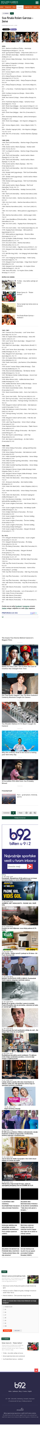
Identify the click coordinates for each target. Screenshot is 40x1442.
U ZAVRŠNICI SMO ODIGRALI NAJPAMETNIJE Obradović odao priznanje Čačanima (11, 1205)
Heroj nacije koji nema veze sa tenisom (27, 305)
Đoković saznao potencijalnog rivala (13, 1276)
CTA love (20, 757)
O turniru (20, 7)
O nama (25, 1391)
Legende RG (28, 7)
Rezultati (17, 1330)
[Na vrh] (36, 1370)
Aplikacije (15, 1391)
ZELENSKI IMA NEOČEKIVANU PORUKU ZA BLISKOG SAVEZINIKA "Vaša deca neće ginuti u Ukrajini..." (29, 1206)
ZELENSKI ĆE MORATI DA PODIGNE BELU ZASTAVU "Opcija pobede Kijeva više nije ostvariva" (10, 1252)
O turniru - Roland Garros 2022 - (9, 2)
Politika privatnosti (27, 1401)
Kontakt (26, 1399)
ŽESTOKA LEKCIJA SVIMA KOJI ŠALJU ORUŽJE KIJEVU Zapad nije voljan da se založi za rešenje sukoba (29, 1229)
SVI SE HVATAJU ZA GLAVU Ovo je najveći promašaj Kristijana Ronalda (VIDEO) (28, 1252)
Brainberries (20, 642)
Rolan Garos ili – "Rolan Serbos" (25, 293)
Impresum (32, 1399)
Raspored (8, 7)
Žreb (14, 7)
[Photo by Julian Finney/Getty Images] (20, 36)
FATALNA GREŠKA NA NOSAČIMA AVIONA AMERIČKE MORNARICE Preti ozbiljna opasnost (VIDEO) (10, 1229)
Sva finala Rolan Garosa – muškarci (26, 317)
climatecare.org (34, 1417)
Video (35, 7)
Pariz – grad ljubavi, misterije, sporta (27, 796)
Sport (4, 1272)
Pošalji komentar (20, 818)
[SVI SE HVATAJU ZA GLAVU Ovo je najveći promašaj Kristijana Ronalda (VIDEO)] (29, 1246)
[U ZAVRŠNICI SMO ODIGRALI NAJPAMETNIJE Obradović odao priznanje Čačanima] (11, 1199)
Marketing (20, 1399)
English (30, 1391)
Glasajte (7, 1330)
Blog (20, 1391)
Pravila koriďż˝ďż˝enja (15, 1401)
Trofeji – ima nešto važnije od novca (27, 282)
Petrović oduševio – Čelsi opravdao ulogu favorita (17, 1295)
